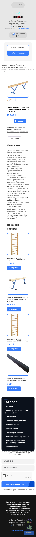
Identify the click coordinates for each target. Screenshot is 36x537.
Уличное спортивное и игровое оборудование (14, 441)
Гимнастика (11, 416)
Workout (9, 406)
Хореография (12, 446)
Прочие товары (12, 428)
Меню (20, 5)
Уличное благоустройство (17, 436)
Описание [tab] (14, 138)
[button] (25, 79)
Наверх (29, 532)
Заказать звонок (10, 28)
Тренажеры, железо (14, 432)
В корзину (19, 121)
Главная (4, 65)
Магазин (12, 65)
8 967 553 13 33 (19, 26)
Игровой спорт (12, 424)
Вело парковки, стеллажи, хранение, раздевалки (16, 411)
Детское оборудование (16, 420)
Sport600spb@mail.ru (24, 28)
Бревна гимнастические (10, 67)
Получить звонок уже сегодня (15, 485)
